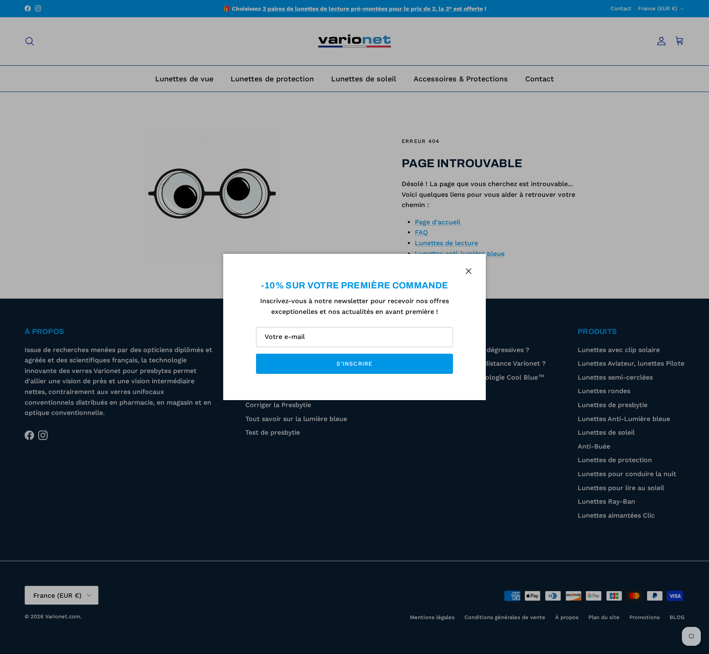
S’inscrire (354, 363)
